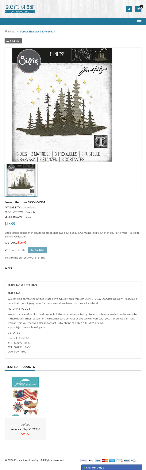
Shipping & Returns (22, 285)
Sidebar (15, 40)
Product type (14, 212)
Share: (9, 268)
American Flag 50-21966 (25, 429)
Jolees (25, 424)
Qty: (7, 249)
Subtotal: (11, 242)
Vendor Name (13, 216)
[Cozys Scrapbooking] (108, 460)
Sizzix (28, 216)
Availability (12, 207)
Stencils (30, 212)
